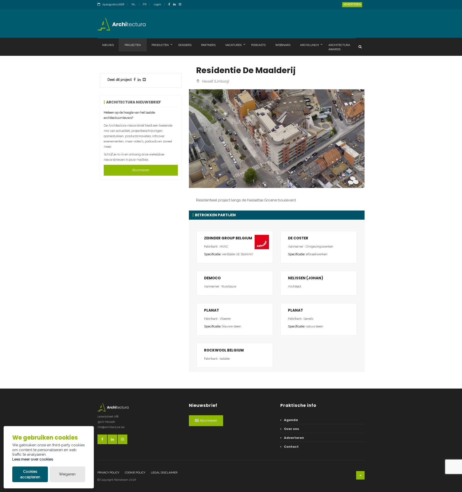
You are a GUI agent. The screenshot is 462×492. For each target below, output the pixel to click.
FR (144, 4)
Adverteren (352, 4)
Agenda (291, 420)
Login (157, 4)
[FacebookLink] (170, 5)
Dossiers (185, 45)
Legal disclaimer (164, 472)
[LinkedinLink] (175, 5)
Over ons (291, 429)
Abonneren (140, 170)
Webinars (282, 45)
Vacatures (233, 45)
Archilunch (309, 45)
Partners (208, 45)
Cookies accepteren (30, 474)
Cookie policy (135, 472)
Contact (291, 446)
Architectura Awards (339, 47)
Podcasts (258, 45)
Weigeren (67, 474)
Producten (160, 45)
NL (133, 4)
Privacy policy (108, 472)
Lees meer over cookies (32, 459)
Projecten (133, 45)
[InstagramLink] (181, 5)
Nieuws (108, 45)
